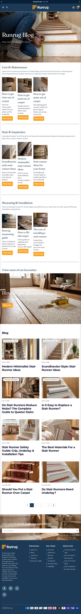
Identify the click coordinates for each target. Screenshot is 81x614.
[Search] (7, 7)
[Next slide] (79, 2)
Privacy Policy (75, 535)
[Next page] (54, 505)
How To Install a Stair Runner (69, 556)
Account (51, 550)
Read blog (7, 118)
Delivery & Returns (51, 554)
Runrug (9, 608)
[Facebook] (4, 588)
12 (49, 505)
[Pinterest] (4, 594)
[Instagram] (10, 588)
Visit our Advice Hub (70, 551)
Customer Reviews (34, 556)
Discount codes (36, 561)
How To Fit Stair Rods (69, 562)
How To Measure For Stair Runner (69, 568)
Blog (32, 552)
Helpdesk (51, 566)
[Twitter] (17, 588)
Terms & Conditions (51, 559)
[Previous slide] (1, 2)
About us (34, 550)
